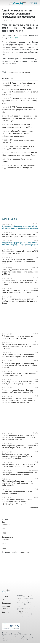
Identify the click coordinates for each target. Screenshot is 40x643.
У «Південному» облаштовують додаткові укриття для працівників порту (19, 337)
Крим (36, 296)
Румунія (35, 278)
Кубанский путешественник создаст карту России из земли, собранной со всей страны (17, 133)
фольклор (26, 72)
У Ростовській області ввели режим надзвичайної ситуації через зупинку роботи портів (17, 483)
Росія (36, 20)
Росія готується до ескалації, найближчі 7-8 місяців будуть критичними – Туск (20, 447)
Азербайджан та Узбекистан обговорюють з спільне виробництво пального (20, 474)
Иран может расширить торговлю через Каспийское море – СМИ (19, 374)
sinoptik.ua (24, 552)
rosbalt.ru (14, 38)
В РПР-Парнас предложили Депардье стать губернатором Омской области (18, 109)
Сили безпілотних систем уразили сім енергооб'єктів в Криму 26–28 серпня (18, 355)
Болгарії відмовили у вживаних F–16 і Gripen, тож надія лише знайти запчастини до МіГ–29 (20, 272)
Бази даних (6, 603)
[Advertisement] (20, 192)
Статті (4, 599)
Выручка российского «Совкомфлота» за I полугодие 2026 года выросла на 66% (20, 383)
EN (35, 3)
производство (15, 72)
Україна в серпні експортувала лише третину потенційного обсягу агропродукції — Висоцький (17, 502)
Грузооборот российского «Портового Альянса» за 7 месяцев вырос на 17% (18, 391)
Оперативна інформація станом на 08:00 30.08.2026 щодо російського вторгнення (20, 227)
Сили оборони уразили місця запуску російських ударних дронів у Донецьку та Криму (19, 301)
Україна (35, 224)
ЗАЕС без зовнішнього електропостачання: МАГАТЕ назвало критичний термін (20, 291)
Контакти (5, 612)
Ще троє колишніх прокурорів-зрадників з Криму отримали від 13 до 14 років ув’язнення (20, 346)
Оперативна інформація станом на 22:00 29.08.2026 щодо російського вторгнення (20, 244)
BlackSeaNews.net (22, 612)
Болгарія (35, 267)
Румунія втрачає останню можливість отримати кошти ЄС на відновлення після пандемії (19, 365)
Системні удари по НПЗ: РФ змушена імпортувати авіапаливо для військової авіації (18, 261)
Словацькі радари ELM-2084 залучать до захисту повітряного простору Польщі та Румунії (19, 282)
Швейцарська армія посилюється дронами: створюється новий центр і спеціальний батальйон (17, 456)
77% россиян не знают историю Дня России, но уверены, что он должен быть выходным (19, 118)
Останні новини (9, 219)
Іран (37, 371)
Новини (5, 596)
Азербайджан (33, 470)
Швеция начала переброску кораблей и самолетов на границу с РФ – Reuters (18, 465)
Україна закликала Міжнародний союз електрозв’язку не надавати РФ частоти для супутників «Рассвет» (18, 437)
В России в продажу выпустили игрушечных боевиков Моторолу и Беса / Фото (19, 100)
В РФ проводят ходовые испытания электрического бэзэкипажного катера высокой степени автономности (18, 400)
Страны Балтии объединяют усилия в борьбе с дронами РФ (17, 492)
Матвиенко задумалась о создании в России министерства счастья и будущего (20, 91)
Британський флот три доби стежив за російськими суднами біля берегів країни (19, 235)
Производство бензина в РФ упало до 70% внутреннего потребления (20, 252)
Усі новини (33, 508)
